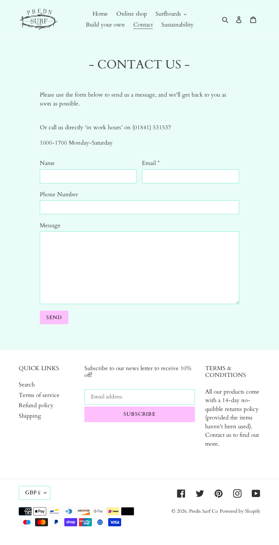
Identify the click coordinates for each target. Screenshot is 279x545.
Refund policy (36, 405)
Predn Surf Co (203, 511)
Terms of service (39, 395)
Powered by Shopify (240, 511)
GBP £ (32, 492)
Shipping (30, 416)
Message (50, 225)
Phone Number (59, 194)
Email (151, 163)
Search (27, 385)
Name (47, 163)
